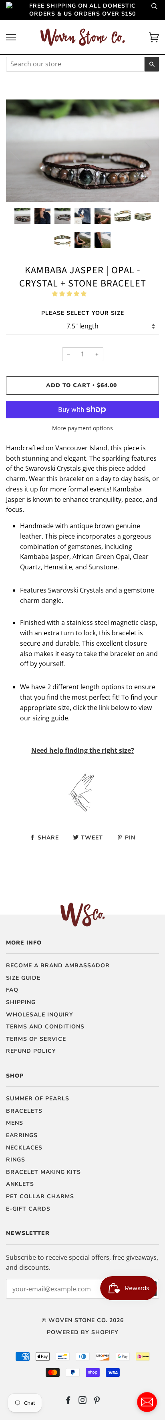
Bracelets (24, 1111)
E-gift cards (28, 1209)
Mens (14, 1123)
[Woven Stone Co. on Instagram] (82, 1401)
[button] (70, 293)
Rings (15, 1159)
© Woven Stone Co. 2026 (83, 1320)
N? (82, 750)
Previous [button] (19, 150)
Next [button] (144, 150)
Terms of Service (36, 1039)
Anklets (20, 1184)
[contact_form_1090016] (147, 1402)
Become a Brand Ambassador (58, 965)
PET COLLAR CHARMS (40, 1196)
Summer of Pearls (37, 1098)
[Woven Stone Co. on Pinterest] (97, 1401)
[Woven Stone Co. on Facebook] (68, 1401)
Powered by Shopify (83, 1332)
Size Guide (23, 978)
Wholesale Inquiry (39, 1014)
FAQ (12, 990)
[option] (82, 150)
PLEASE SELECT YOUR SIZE (82, 313)
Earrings (22, 1135)
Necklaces (24, 1148)
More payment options (82, 428)
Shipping (21, 1002)
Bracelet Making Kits (43, 1172)
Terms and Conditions (45, 1026)
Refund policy (31, 1051)
